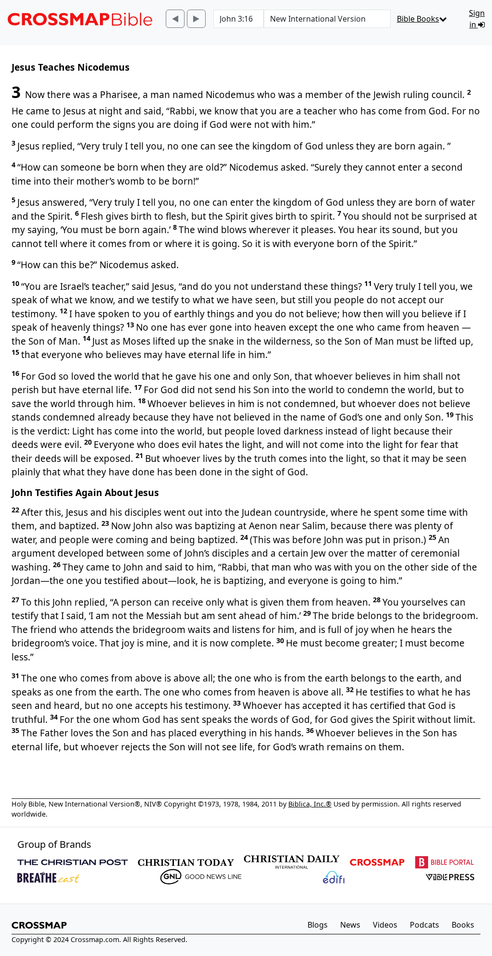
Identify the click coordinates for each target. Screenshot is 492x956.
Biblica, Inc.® (310, 803)
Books (463, 924)
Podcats (424, 924)
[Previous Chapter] (175, 19)
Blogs (318, 924)
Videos (385, 924)
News (350, 924)
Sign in (477, 19)
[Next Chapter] (196, 19)
